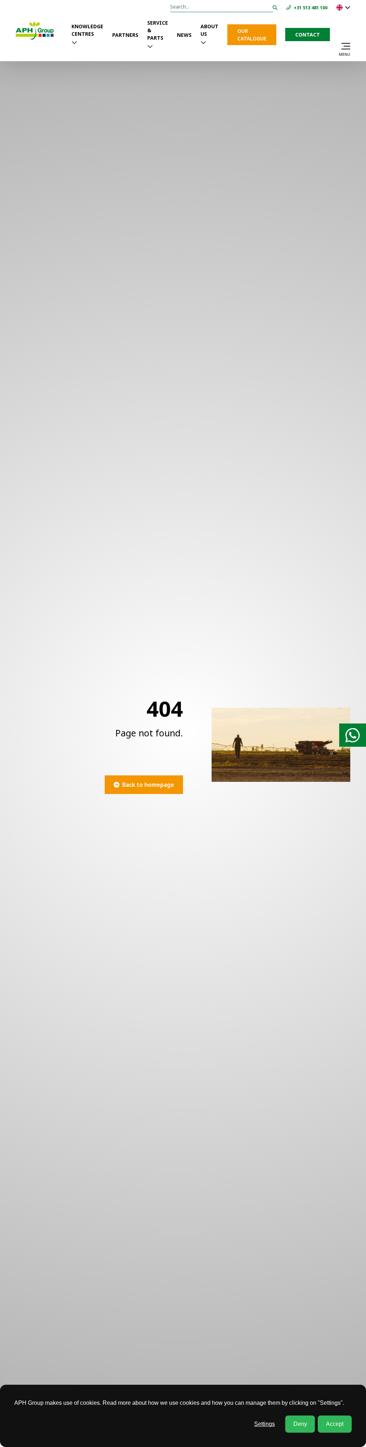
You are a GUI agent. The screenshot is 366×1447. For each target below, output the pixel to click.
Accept (334, 1424)
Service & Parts (157, 30)
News (184, 34)
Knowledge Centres (87, 30)
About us (209, 30)
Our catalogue (251, 35)
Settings (264, 1424)
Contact (307, 34)
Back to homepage (148, 785)
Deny (300, 1424)
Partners (125, 34)
